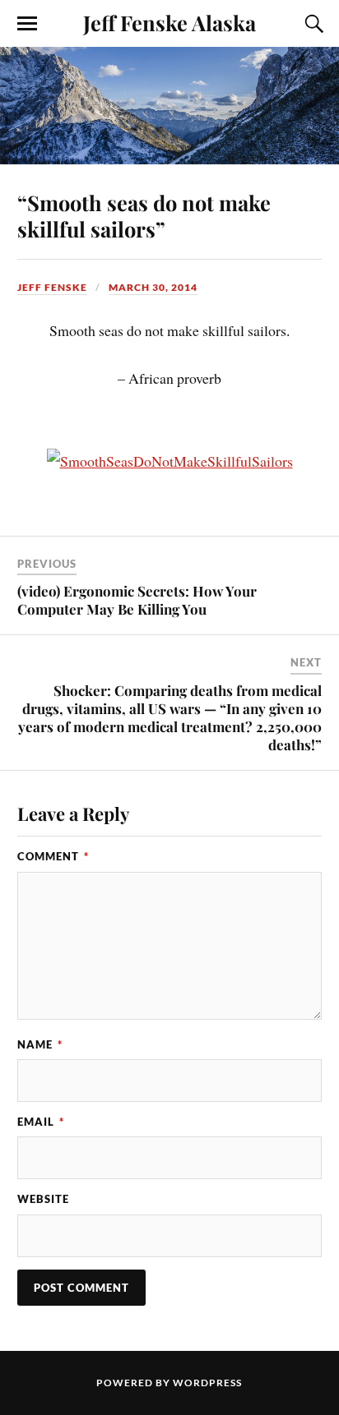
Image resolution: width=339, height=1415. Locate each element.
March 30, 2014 (153, 287)
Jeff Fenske (52, 287)
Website (43, 1198)
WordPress (207, 1382)
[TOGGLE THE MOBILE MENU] (27, 24)
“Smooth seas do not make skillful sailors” (144, 215)
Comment (53, 856)
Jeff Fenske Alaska (169, 22)
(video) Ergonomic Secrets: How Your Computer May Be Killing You (137, 600)
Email (40, 1121)
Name (40, 1044)
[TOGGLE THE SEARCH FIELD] (312, 24)
